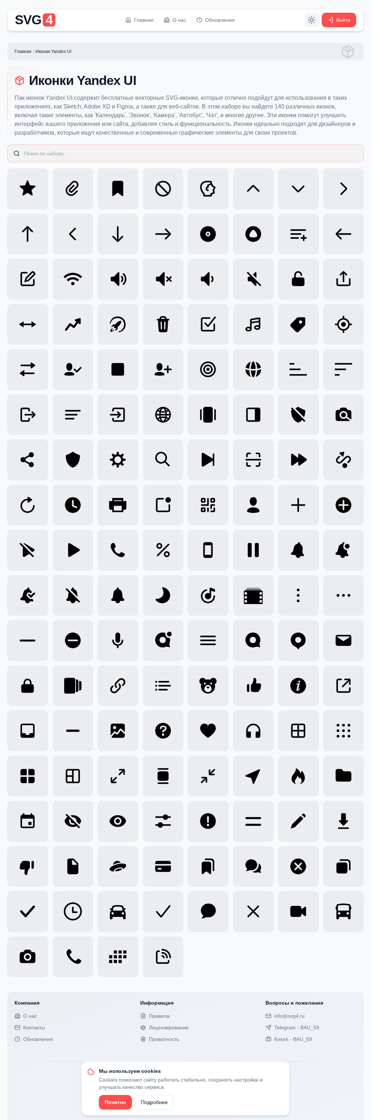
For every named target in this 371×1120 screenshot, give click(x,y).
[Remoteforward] (298, 459)
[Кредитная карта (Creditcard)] (163, 866)
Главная (23, 51)
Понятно (115, 1102)
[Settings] (117, 459)
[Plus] (298, 505)
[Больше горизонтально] (343, 595)
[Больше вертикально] (298, 595)
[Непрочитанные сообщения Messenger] (163, 640)
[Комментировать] (253, 866)
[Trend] (73, 324)
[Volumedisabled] (253, 279)
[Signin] (117, 414)
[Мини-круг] (73, 640)
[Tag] (298, 324)
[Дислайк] (27, 866)
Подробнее (154, 1102)
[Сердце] (208, 730)
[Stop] (117, 369)
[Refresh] (27, 505)
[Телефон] (208, 550)
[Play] (73, 550)
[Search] (163, 459)
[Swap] (27, 369)
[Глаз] (117, 821)
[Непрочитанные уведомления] (298, 550)
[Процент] (163, 550)
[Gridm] (298, 730)
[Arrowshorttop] (253, 188)
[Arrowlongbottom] (117, 234)
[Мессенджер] (253, 640)
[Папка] (343, 776)
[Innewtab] (343, 685)
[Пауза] (253, 550)
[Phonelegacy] (117, 550)
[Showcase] (208, 414)
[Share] (27, 459)
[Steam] (208, 369)
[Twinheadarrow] (27, 324)
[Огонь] (298, 776)
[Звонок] (73, 956)
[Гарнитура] (253, 730)
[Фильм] (253, 595)
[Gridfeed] (163, 776)
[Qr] (208, 505)
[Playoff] (27, 550)
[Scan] (253, 459)
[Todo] (208, 324)
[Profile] (253, 505)
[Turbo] (117, 324)
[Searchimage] (343, 414)
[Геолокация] (253, 776)
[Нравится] (253, 685)
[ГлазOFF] (73, 821)
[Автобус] (343, 911)
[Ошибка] (208, 821)
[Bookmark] (117, 188)
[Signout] (27, 414)
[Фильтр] (163, 821)
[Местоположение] (298, 640)
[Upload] (343, 279)
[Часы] (73, 911)
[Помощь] (163, 730)
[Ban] (163, 188)
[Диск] (117, 866)
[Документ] (73, 866)
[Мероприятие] (27, 821)
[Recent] (73, 505)
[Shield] (73, 459)
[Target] (343, 324)
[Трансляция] (163, 956)
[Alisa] (253, 234)
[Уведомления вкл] (27, 595)
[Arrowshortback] (73, 234)
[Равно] (253, 821)
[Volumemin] (208, 279)
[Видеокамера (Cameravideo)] (298, 911)
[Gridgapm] (27, 776)
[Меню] (208, 640)
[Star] (27, 188)
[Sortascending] (298, 369)
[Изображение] (117, 730)
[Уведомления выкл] (73, 595)
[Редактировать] (298, 821)
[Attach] (73, 188)
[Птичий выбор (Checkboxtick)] (27, 911)
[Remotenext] (208, 459)
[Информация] (298, 685)
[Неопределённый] (73, 730)
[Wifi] (73, 279)
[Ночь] (163, 595)
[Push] (163, 505)
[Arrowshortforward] (343, 188)
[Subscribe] (163, 369)
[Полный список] (73, 685)
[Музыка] (208, 595)
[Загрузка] (343, 821)
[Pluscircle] (343, 505)
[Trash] (163, 324)
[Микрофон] (117, 640)
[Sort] (73, 414)
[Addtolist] (298, 234)
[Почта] (343, 640)
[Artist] (208, 188)
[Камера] (27, 956)
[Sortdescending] (343, 369)
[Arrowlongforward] (163, 234)
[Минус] (27, 640)
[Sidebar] (253, 414)
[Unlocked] (298, 279)
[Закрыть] (253, 911)
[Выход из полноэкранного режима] (208, 776)
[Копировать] (343, 866)
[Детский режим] (208, 685)
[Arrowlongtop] (27, 234)
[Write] (27, 279)
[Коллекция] (208, 866)
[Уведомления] (117, 595)
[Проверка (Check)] (163, 911)
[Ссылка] (117, 685)
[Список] (163, 685)
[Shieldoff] (298, 414)
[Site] (163, 414)
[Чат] (208, 911)
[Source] (253, 369)
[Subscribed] (73, 369)
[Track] (253, 324)
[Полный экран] (117, 776)
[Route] (343, 459)
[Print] (117, 505)
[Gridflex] (73, 776)
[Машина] (117, 911)
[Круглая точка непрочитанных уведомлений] (343, 550)
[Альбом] (208, 234)
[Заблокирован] (27, 685)
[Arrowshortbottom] (298, 188)
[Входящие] (27, 730)
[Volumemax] (117, 279)
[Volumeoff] (163, 279)
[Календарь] (117, 956)
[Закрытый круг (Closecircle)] (298, 866)
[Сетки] (343, 730)
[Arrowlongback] (343, 234)
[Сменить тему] (311, 20)
